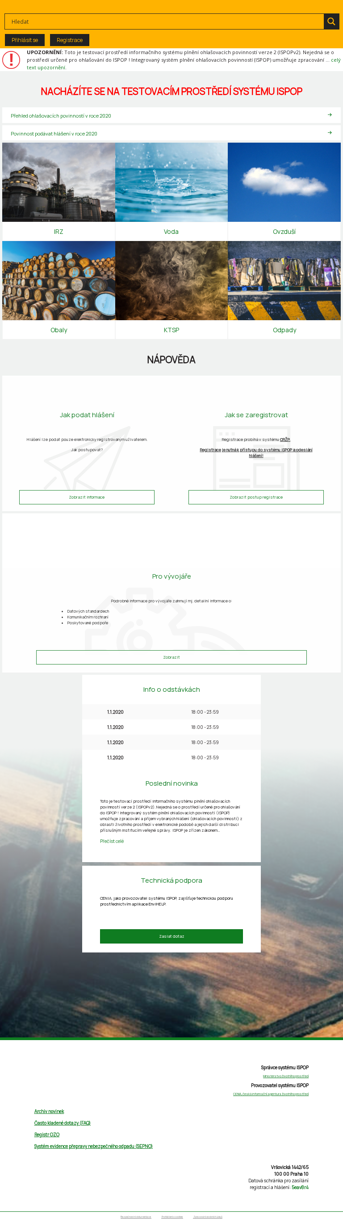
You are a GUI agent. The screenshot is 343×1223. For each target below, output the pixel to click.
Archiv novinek (49, 1111)
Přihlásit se (25, 40)
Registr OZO (46, 1134)
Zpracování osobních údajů (207, 1217)
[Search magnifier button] (331, 21)
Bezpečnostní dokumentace (136, 1217)
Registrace (70, 40)
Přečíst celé (112, 841)
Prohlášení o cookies (172, 1217)
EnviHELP (157, 904)
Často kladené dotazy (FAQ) (62, 1123)
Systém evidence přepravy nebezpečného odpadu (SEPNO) (93, 1146)
